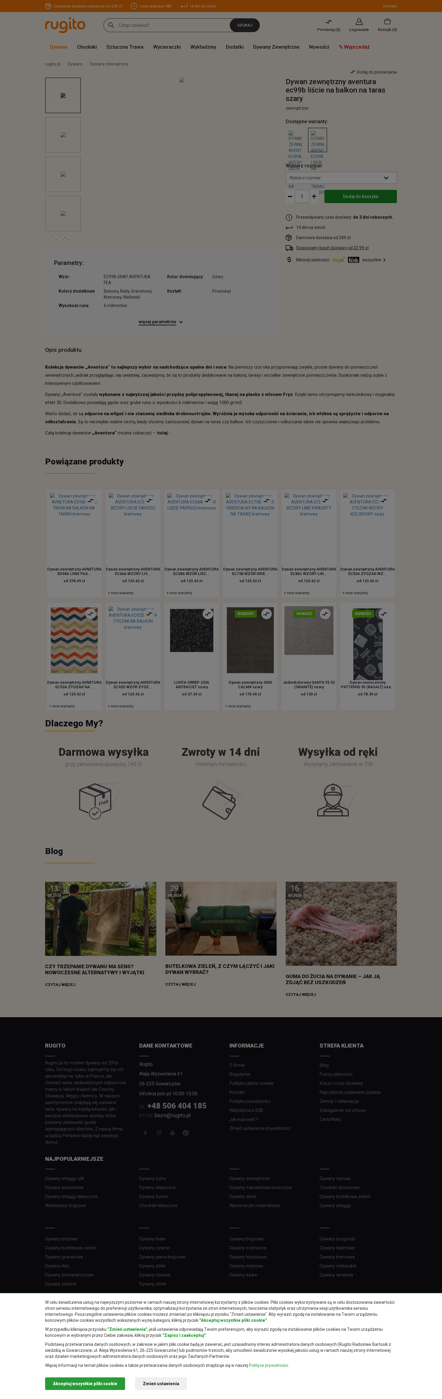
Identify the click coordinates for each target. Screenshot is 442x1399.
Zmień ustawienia (161, 1383)
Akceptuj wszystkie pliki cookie (85, 1383)
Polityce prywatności (268, 1365)
